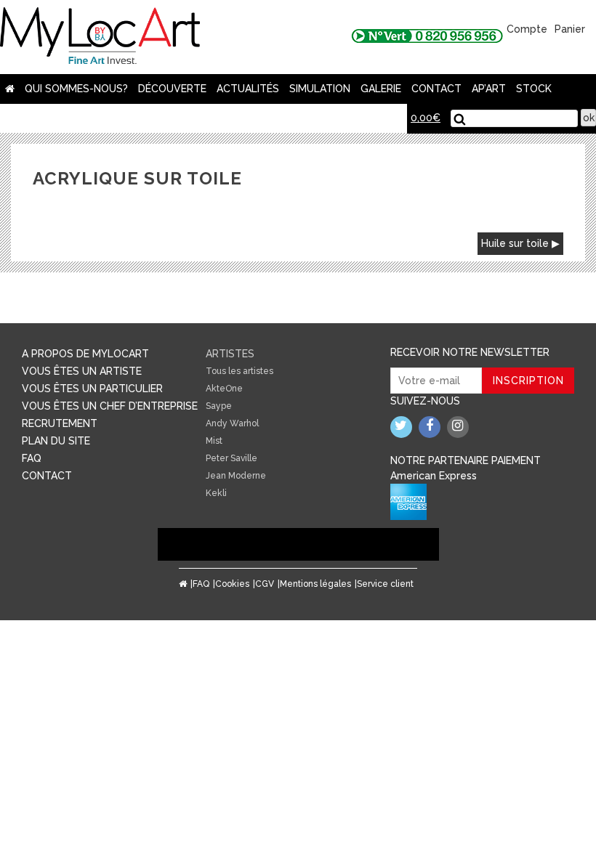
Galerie (381, 88)
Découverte (172, 88)
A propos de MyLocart (85, 354)
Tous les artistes (239, 371)
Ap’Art (489, 88)
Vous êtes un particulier (92, 388)
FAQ (31, 458)
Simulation (319, 88)
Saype (219, 406)
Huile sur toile (515, 243)
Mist (214, 441)
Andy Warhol (232, 423)
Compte (527, 29)
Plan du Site (56, 441)
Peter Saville (231, 458)
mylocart (100, 37)
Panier (570, 29)
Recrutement (59, 423)
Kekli (216, 493)
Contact (436, 88)
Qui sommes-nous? (76, 88)
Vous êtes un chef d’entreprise (110, 406)
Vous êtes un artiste (82, 371)
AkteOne (224, 388)
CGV (264, 584)
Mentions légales (315, 584)
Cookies (232, 584)
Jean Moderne (236, 476)
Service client (385, 584)
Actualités (248, 88)
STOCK (534, 88)
